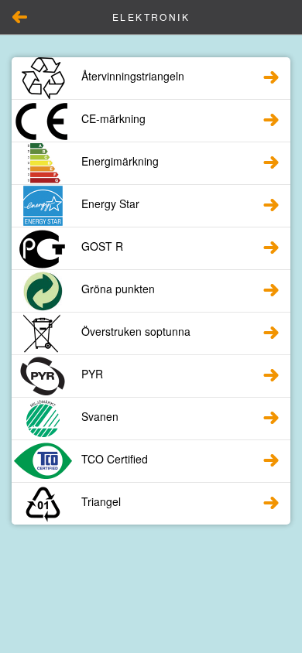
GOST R (102, 246)
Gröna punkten (118, 288)
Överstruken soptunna (135, 331)
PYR (92, 373)
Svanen (99, 416)
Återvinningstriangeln (132, 76)
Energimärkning (120, 161)
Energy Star (110, 203)
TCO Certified (114, 459)
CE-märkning (113, 118)
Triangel (101, 501)
